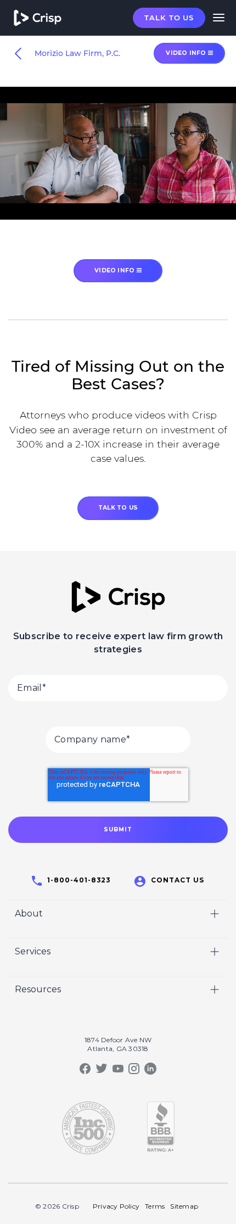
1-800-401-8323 (79, 880)
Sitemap (184, 1206)
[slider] (107, 211)
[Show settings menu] (204, 211)
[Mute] (183, 211)
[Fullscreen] (225, 211)
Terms (155, 1206)
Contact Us (177, 880)
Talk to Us (169, 17)
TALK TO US (118, 507)
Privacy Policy (116, 1206)
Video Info (115, 270)
